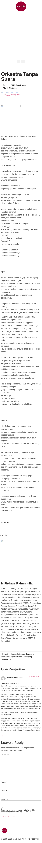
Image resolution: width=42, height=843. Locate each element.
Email (4, 791)
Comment (5, 754)
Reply (2, 735)
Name (4, 782)
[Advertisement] (21, 36)
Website (4, 799)
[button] (18, 61)
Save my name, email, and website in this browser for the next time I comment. (18, 811)
